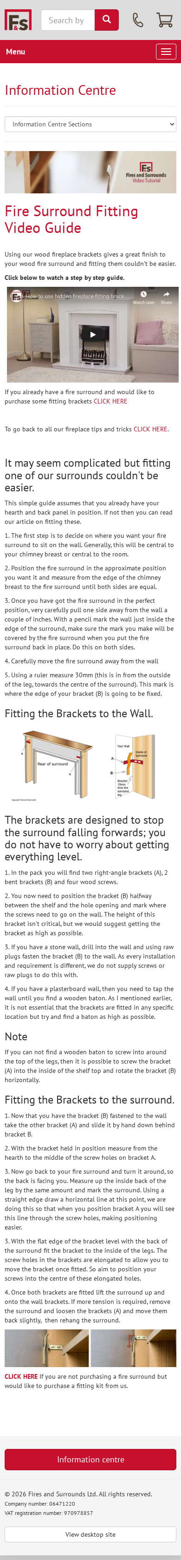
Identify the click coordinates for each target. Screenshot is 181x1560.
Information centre (90, 1459)
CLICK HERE (111, 401)
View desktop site (90, 1534)
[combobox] (68, 20)
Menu (15, 51)
